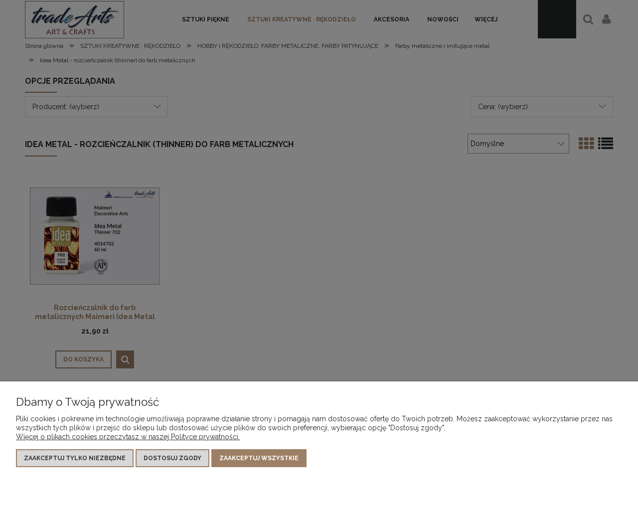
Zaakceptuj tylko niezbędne (75, 458)
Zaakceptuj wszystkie (259, 458)
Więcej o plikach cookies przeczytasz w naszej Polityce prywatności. (128, 437)
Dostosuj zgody (172, 458)
